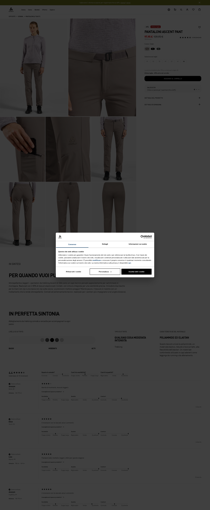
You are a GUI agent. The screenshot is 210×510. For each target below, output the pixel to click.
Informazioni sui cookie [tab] (138, 244)
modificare (96, 260)
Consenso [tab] (72, 244)
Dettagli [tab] (105, 244)
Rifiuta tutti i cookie (73, 271)
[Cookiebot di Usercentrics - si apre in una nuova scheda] (142, 237)
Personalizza (104, 271)
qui (129, 263)
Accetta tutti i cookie (136, 271)
